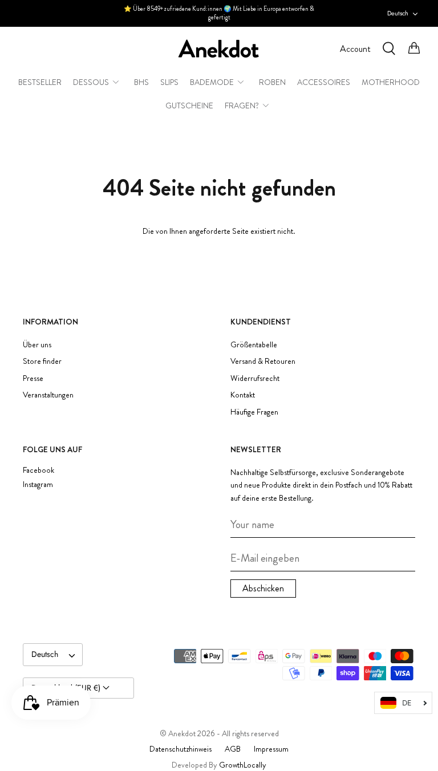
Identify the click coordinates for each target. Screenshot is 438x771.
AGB (233, 748)
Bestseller (40, 82)
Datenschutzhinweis (180, 748)
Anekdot (182, 733)
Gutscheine (189, 105)
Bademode (212, 82)
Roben (272, 82)
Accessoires (323, 82)
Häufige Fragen (254, 411)
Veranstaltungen (48, 394)
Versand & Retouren (262, 361)
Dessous (91, 82)
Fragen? (242, 105)
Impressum (271, 748)
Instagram (38, 484)
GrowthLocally (242, 764)
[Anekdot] (219, 48)
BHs (141, 82)
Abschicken (263, 588)
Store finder (42, 361)
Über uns (37, 344)
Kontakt (242, 394)
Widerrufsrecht (254, 378)
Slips (169, 82)
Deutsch (397, 13)
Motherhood (391, 82)
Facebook (38, 470)
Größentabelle (253, 344)
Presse (33, 378)
